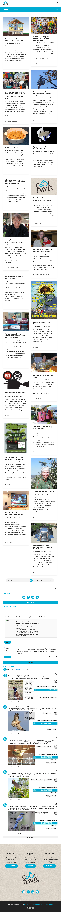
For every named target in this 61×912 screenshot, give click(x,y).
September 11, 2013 (49, 151)
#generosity (34, 806)
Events (36, 63)
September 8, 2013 (18, 150)
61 (24, 580)
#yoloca (53, 676)
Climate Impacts (10, 121)
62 (27, 580)
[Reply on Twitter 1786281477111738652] (8, 701)
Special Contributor (12, 96)
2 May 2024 (26, 771)
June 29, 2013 (17, 461)
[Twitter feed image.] (33, 690)
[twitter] (37, 597)
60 (21, 580)
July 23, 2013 (19, 340)
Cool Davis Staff (39, 42)
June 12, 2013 (47, 551)
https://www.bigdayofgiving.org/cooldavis (38, 678)
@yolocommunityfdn (20, 743)
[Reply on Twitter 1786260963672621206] (8, 767)
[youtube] (24, 597)
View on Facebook (53, 642)
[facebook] (28, 597)
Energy (15, 121)
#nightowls (24, 678)
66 (41, 580)
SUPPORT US (30, 602)
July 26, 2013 (47, 326)
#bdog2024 (11, 678)
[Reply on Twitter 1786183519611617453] (8, 800)
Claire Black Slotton (40, 200)
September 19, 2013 (20, 43)
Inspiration (47, 171)
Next (51, 580)
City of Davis (9, 542)
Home (56, 9)
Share (8, 642)
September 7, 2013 (18, 186)
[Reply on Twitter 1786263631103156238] (8, 734)
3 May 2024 (26, 675)
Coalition (37, 274)
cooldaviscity (11, 675)
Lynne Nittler (38, 97)
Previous (10, 580)
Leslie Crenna (10, 43)
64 (34, 580)
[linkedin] (33, 597)
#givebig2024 (17, 678)
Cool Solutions (38, 451)
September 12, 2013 (47, 97)
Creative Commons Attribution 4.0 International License (38, 904)
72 (47, 580)
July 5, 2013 (19, 396)
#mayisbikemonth (36, 775)
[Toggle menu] (57, 3)
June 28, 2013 (17, 517)
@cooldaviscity (19, 675)
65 (37, 580)
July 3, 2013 (47, 431)
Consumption (38, 171)
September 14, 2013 (49, 42)
